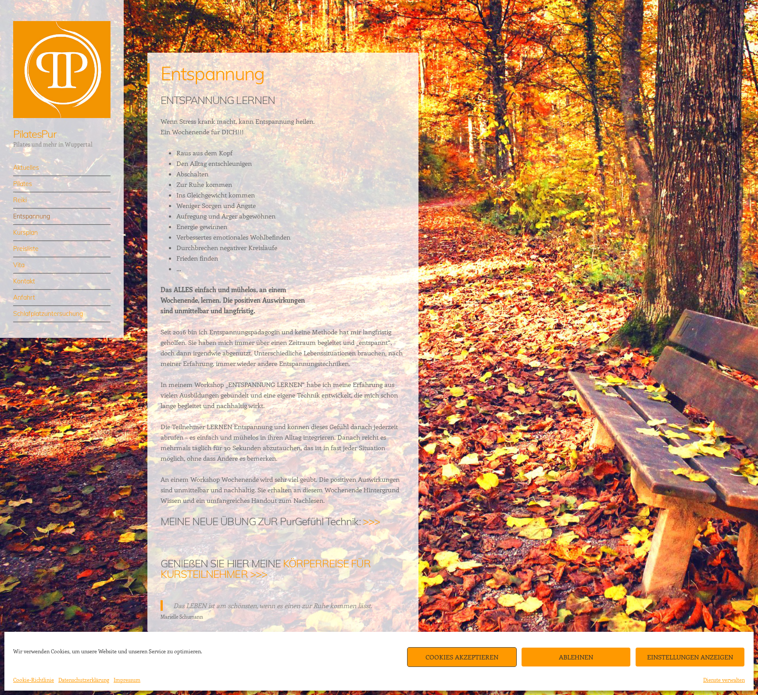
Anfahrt (24, 297)
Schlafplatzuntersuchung (48, 314)
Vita (19, 265)
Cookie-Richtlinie (33, 679)
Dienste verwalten (724, 679)
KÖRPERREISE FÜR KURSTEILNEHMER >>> (266, 568)
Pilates (22, 184)
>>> (371, 521)
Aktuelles (26, 168)
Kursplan (25, 232)
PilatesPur (34, 133)
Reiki (20, 200)
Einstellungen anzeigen (690, 656)
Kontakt (24, 281)
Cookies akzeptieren (461, 656)
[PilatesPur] (62, 69)
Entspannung (31, 216)
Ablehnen (576, 656)
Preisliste (26, 249)
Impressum (127, 679)
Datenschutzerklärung (83, 679)
